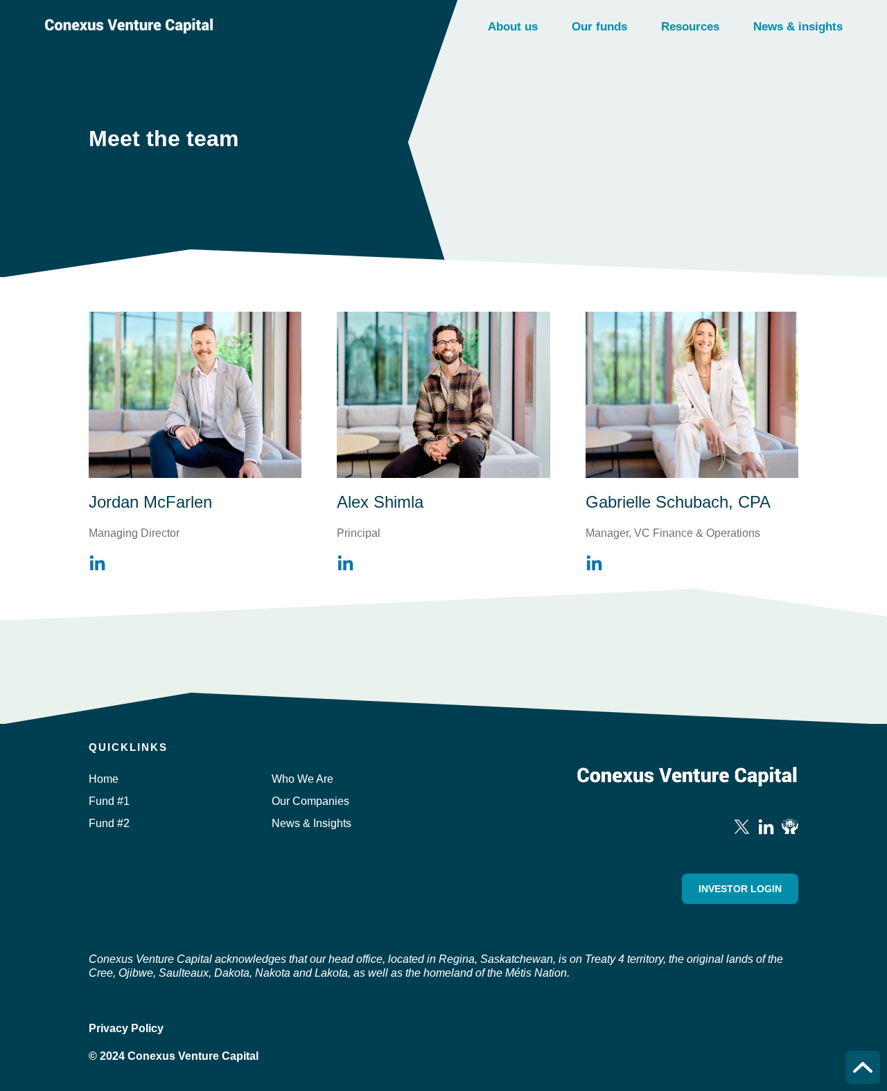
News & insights (798, 26)
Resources (690, 26)
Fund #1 (109, 801)
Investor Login (740, 888)
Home (103, 779)
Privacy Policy (126, 1028)
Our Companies (310, 801)
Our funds (599, 26)
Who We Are (302, 779)
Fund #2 (109, 823)
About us (513, 26)
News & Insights (311, 823)
